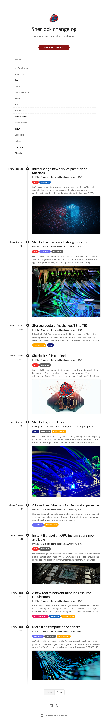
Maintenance (21, 122)
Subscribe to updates (54, 47)
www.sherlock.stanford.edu (54, 36)
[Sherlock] (54, 19)
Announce (19, 74)
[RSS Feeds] (57, 705)
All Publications (22, 68)
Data (17, 86)
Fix (16, 104)
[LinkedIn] (53, 705)
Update (18, 153)
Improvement (21, 116)
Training (19, 147)
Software (19, 141)
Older (59, 692)
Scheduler (19, 134)
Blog (17, 80)
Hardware (19, 110)
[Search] (93, 60)
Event (18, 98)
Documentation (22, 92)
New (17, 128)
